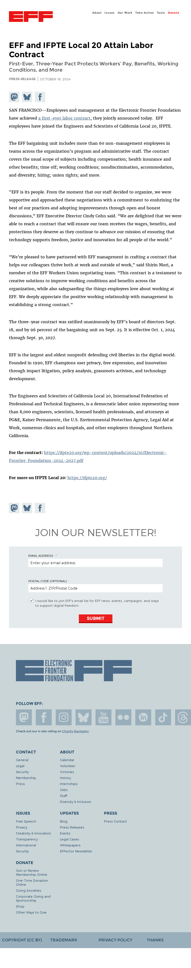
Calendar (67, 760)
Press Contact (115, 821)
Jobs (64, 789)
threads (183, 717)
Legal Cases (69, 839)
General (22, 760)
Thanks (155, 940)
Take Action (144, 12)
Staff (63, 795)
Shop (20, 906)
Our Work (125, 12)
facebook (44, 717)
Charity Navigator (75, 731)
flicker (123, 717)
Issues (109, 12)
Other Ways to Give (31, 912)
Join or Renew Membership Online (31, 872)
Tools (161, 12)
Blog (63, 821)
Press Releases (72, 827)
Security (22, 772)
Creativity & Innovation (33, 833)
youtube (103, 717)
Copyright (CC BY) (22, 940)
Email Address (40, 555)
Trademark (63, 940)
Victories (67, 772)
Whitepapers (70, 845)
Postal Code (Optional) (47, 581)
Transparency (27, 839)
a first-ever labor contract (64, 118)
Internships (69, 783)
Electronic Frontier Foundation (31, 17)
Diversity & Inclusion (75, 801)
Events (65, 833)
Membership (26, 778)
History (65, 778)
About (97, 12)
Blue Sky (84, 717)
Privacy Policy (115, 940)
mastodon (24, 717)
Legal (20, 766)
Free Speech (26, 821)
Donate (173, 12)
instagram (64, 717)
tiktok (163, 717)
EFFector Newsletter (76, 851)
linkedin (143, 717)
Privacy (21, 827)
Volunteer (67, 766)
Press (20, 783)
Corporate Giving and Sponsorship (33, 898)
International (26, 845)
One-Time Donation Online (32, 882)
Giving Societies (28, 890)
